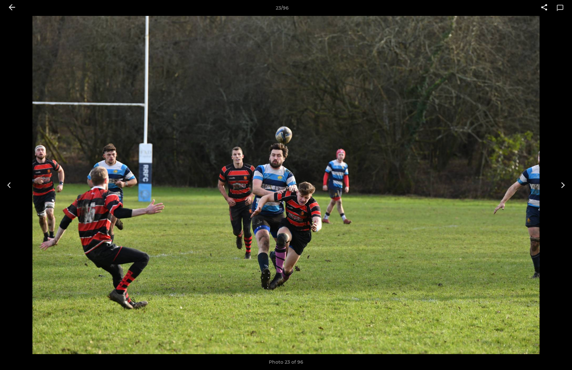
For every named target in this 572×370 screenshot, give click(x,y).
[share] (544, 8)
